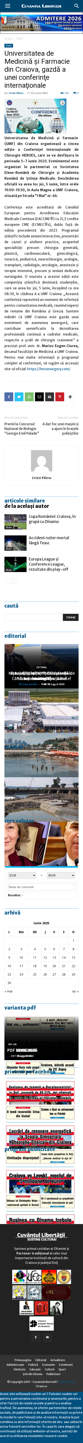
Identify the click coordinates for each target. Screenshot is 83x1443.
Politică (33, 1364)
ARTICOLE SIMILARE (24, 500)
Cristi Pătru (16, 93)
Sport (62, 1369)
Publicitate (53, 1374)
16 (9, 966)
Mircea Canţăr (28, 684)
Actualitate (57, 1360)
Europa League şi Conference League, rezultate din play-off (48, 564)
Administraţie (15, 1364)
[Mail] (47, 1337)
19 (45, 966)
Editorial (15, 636)
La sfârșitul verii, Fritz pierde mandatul (41, 676)
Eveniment (66, 1364)
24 (21, 974)
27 (54, 974)
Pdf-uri (12, 1044)
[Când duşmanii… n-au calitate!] (41, 710)
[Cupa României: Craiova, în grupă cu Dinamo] (15, 521)
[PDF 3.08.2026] (41, 1127)
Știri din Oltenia (32, 1374)
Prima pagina (23, 1360)
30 (9, 983)
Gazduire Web (67, 1381)
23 (9, 974)
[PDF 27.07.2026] (41, 1215)
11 (35, 957)
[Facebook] (35, 1337)
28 (64, 974)
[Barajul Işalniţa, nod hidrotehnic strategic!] (41, 799)
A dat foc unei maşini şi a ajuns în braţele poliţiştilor (60, 428)
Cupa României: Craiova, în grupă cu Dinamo (52, 519)
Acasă (8, 38)
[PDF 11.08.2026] (41, 1082)
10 (21, 957)
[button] (77, 6)
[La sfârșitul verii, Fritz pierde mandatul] (41, 844)
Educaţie (35, 1369)
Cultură (49, 1369)
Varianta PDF (20, 1007)
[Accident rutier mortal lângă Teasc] (15, 543)
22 (73, 966)
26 (45, 974)
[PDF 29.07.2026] (41, 1171)
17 (21, 966)
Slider (19, 38)
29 (73, 974)
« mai (8, 991)
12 (45, 957)
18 (35, 966)
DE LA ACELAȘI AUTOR (26, 506)
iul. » (75, 991)
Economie (48, 1364)
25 (35, 974)
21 (64, 966)
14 (64, 957)
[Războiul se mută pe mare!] (41, 755)
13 (54, 957)
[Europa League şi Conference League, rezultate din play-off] (15, 564)
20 (54, 966)
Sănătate (19, 1369)
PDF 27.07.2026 (22, 1050)
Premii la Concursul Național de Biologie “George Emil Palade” (21, 428)
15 (73, 957)
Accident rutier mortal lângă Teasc (49, 540)
